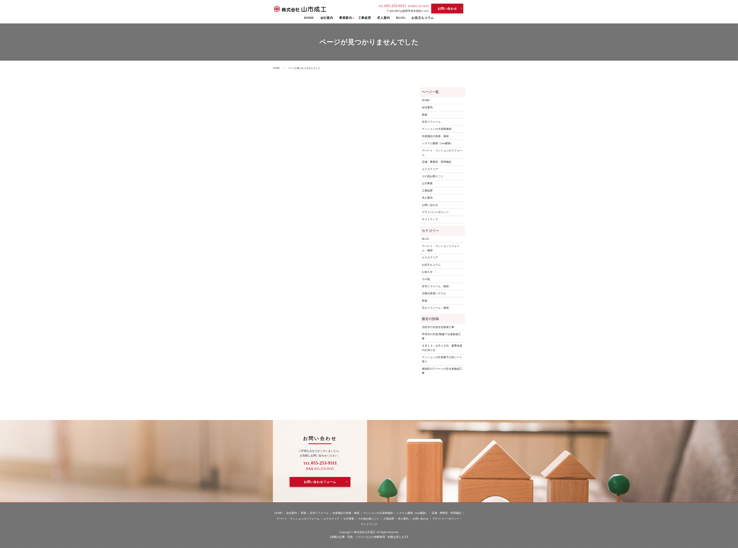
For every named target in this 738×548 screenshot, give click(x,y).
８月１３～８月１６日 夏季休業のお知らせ (442, 347)
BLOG (401, 17)
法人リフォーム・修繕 (435, 307)
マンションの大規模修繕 (436, 128)
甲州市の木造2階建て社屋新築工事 (441, 336)
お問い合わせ (447, 8)
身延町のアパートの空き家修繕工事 (442, 370)
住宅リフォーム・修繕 (435, 286)
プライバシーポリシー (435, 212)
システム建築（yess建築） (437, 143)
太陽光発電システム (434, 293)
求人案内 (383, 17)
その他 (426, 279)
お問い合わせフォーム (320, 482)
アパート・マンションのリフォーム (442, 152)
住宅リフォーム (431, 121)
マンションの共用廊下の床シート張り (442, 359)
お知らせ (427, 271)
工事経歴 (364, 17)
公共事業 (427, 183)
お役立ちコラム (422, 17)
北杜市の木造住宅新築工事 (438, 327)
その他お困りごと (432, 176)
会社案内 (326, 17)
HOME (309, 17)
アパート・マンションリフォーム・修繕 (441, 248)
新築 (424, 114)
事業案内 (345, 17)
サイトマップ (430, 219)
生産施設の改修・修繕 (435, 136)
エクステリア (430, 169)
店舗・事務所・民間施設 (436, 161)
